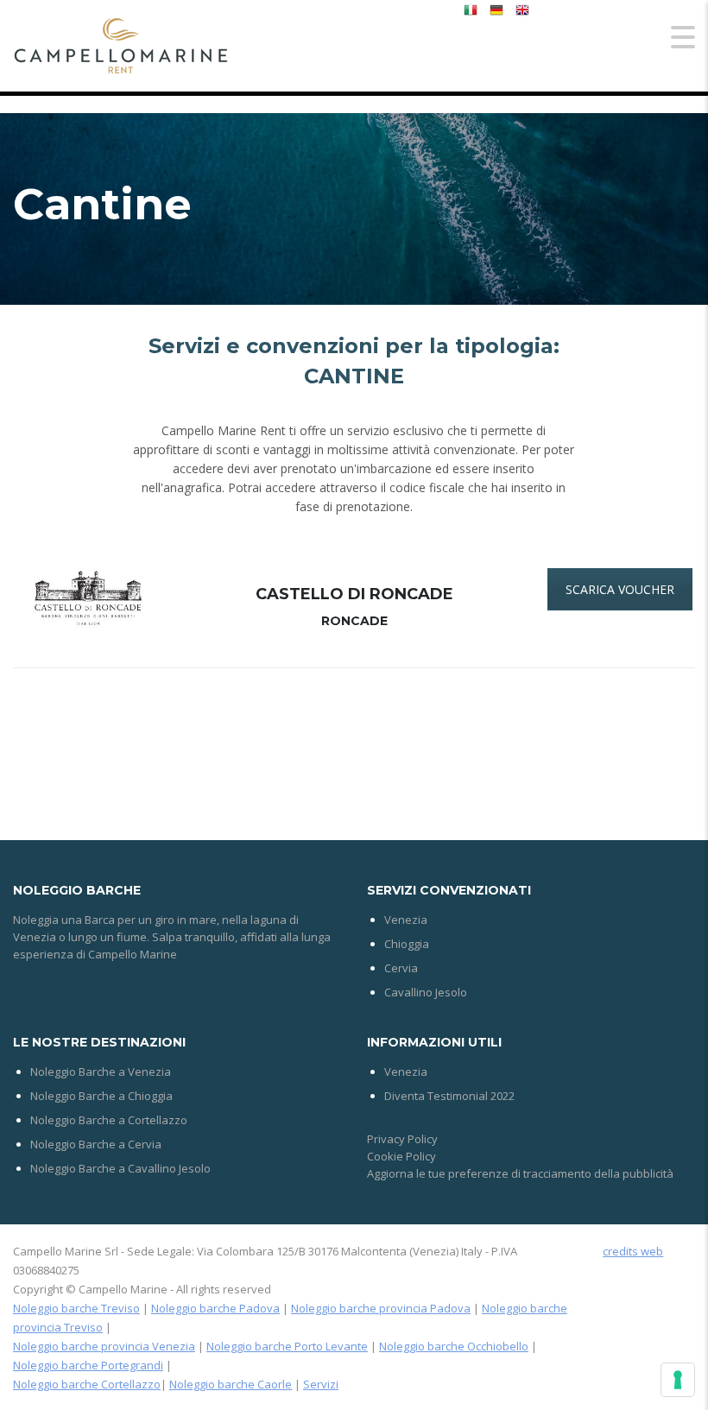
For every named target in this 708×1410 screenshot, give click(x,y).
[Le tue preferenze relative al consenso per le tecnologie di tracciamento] (677, 1379)
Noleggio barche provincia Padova (381, 1308)
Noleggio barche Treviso (76, 1308)
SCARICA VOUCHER (620, 589)
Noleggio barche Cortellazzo (87, 1384)
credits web (633, 1251)
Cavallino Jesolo (425, 992)
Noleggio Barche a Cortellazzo (108, 1120)
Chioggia (406, 944)
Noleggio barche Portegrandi (88, 1365)
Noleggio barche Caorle (230, 1384)
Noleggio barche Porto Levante (287, 1346)
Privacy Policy (402, 1139)
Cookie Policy (401, 1156)
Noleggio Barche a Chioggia (101, 1095)
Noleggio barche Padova (215, 1308)
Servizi (320, 1384)
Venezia (405, 919)
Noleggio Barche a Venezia (100, 1071)
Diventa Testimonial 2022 (449, 1095)
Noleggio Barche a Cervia (95, 1144)
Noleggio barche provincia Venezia (104, 1346)
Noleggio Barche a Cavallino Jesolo (120, 1168)
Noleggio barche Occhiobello (453, 1346)
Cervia (401, 968)
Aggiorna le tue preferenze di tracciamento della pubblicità (520, 1173)
